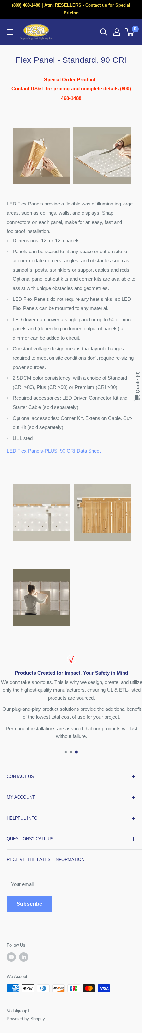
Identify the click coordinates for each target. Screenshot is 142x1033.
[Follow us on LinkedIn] (23, 957)
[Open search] (103, 32)
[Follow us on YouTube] (11, 957)
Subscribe (29, 904)
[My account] (116, 32)
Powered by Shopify (26, 1018)
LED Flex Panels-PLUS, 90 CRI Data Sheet (54, 451)
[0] (130, 32)
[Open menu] (10, 32)
